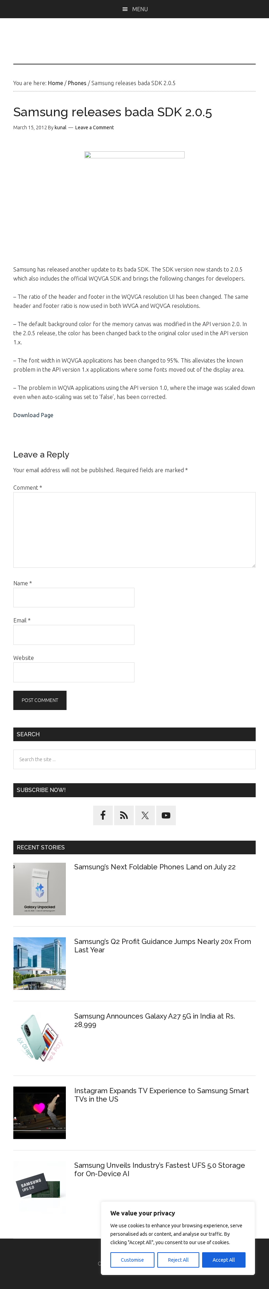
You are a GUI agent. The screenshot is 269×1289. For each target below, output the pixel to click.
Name (22, 583)
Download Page (33, 415)
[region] (178, 1238)
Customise (132, 1260)
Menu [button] (140, 9)
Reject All (178, 1260)
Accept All (224, 1260)
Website (23, 658)
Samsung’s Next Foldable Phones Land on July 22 (155, 867)
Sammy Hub (134, 48)
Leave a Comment (94, 127)
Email (21, 620)
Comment (27, 487)
